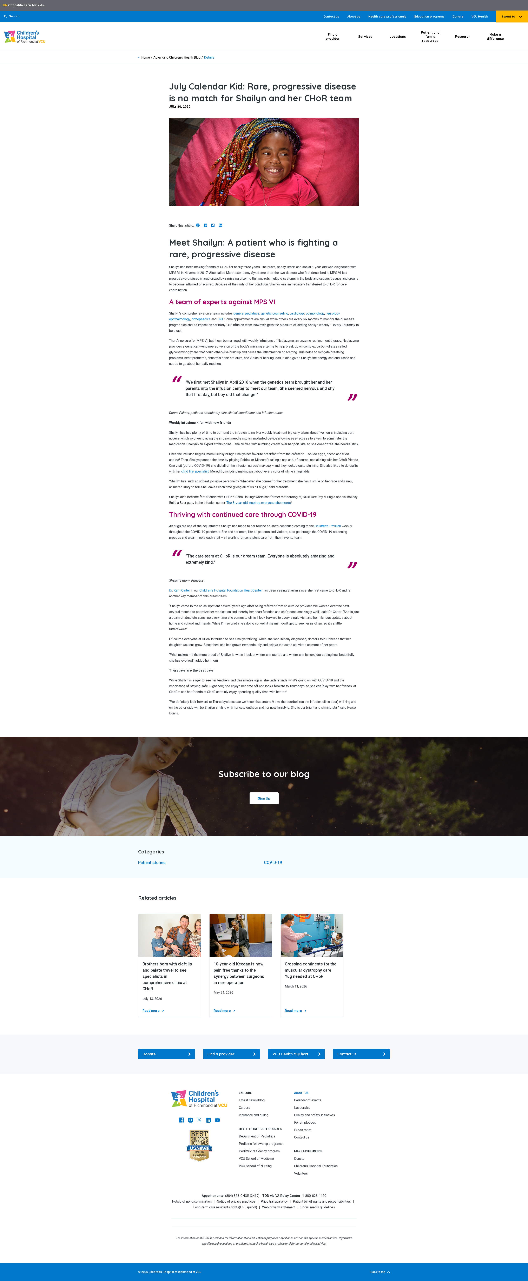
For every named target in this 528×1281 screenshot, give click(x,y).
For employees (305, 1122)
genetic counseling (274, 313)
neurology (333, 313)
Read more (151, 1011)
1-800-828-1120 (314, 1196)
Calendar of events (307, 1100)
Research (462, 36)
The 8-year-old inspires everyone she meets (258, 503)
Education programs (429, 16)
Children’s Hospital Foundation (316, 1166)
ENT (220, 319)
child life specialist (195, 471)
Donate (458, 16)
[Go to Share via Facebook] (205, 225)
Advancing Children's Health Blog (176, 57)
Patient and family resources (430, 36)
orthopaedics (201, 319)
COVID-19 (273, 862)
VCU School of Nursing (255, 1166)
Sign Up (264, 798)
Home (145, 57)
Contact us (331, 16)
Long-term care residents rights (216, 1207)
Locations (398, 36)
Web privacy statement (278, 1207)
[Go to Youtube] (217, 1120)
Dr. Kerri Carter (179, 590)
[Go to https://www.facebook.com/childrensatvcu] (181, 1120)
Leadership (302, 1108)
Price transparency (274, 1201)
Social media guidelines (318, 1207)
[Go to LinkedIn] (208, 1120)
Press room (302, 1130)
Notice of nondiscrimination (192, 1201)
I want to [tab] (508, 16)
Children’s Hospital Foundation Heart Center (230, 590)
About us (353, 16)
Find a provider (333, 36)
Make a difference (495, 36)
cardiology (297, 313)
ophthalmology (179, 319)
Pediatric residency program (259, 1151)
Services (365, 36)
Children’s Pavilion (328, 526)
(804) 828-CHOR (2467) (242, 1196)
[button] (11, 16)
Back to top (377, 1272)
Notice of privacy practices (236, 1201)
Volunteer (301, 1173)
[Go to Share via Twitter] (213, 225)
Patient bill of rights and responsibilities (322, 1201)
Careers (244, 1108)
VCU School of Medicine (256, 1159)
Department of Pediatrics (257, 1136)
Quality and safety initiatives (314, 1115)
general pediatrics (246, 313)
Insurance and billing (253, 1115)
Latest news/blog (252, 1100)
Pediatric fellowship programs (261, 1144)
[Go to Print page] (198, 225)
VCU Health (479, 16)
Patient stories (152, 862)
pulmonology (315, 313)
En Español (248, 1207)
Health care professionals (387, 16)
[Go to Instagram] (190, 1120)
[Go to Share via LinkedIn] (220, 225)
